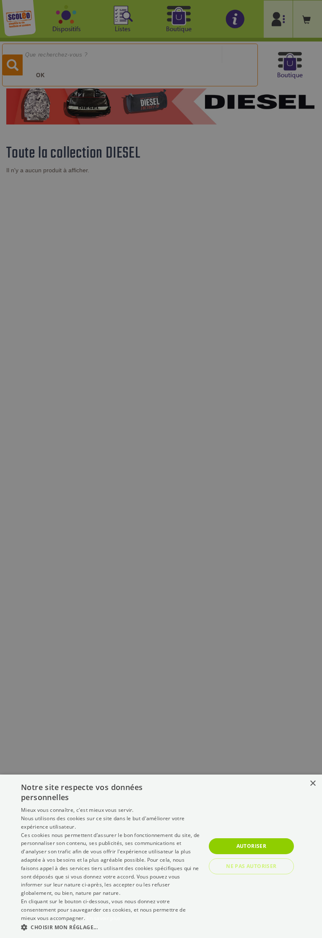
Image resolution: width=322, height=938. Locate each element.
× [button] (312, 783)
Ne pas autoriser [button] (251, 866)
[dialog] (161, 856)
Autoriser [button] (251, 846)
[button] (110, 927)
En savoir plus (103, 918)
